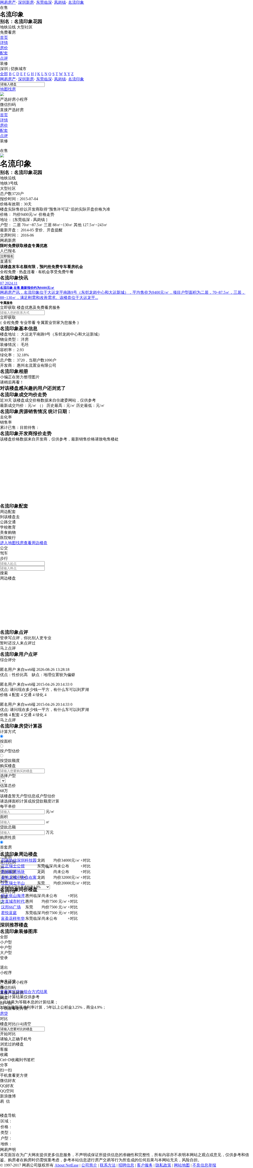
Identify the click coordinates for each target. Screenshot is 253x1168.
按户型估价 (10, 751)
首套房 (6, 847)
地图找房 (8, 89)
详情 (4, 43)
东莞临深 (44, 2)
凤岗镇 (60, 2)
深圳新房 (26, 2)
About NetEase (67, 1165)
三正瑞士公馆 (13, 866)
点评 (4, 58)
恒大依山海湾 (13, 896)
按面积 (6, 741)
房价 (4, 48)
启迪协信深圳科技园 (19, 860)
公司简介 (89, 1165)
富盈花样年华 (13, 918)
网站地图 (182, 1165)
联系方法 (108, 1165)
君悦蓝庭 (9, 913)
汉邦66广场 (11, 907)
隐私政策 (163, 1165)
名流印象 (76, 2)
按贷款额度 (10, 760)
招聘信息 (126, 1165)
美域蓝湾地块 (13, 872)
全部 (4, 74)
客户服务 (145, 1165)
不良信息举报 (204, 1165)
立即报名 (6, 256)
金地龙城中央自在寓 (19, 877)
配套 (4, 53)
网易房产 (8, 2)
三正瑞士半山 (13, 883)
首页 (4, 37)
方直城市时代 (13, 901)
